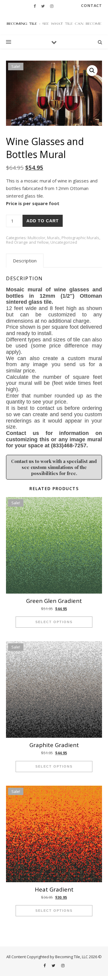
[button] (92, 70)
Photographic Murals (80, 237)
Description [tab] (25, 261)
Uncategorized (63, 242)
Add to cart (42, 220)
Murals (53, 237)
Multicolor (36, 237)
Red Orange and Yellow (27, 242)
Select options (54, 622)
